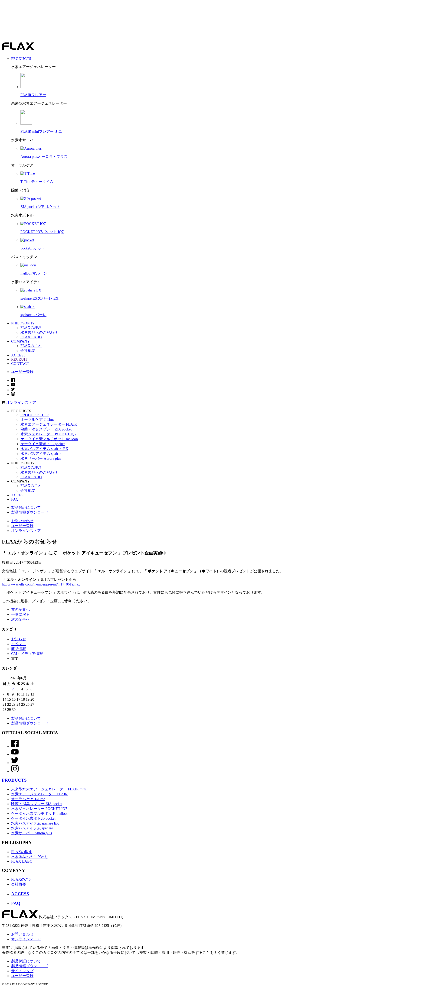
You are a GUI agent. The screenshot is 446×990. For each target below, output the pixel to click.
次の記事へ (20, 619)
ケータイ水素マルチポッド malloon (49, 439)
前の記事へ (20, 609)
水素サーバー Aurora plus (40, 458)
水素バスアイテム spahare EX (44, 449)
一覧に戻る (20, 614)
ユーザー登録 (22, 372)
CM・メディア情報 (27, 654)
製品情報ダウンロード (29, 512)
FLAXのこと (31, 346)
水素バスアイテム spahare (41, 454)
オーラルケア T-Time (37, 419)
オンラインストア (26, 531)
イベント (18, 644)
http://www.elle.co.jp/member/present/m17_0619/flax (41, 584)
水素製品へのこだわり (39, 332)
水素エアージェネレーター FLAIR (48, 424)
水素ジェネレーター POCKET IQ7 (48, 434)
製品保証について (26, 507)
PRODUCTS (14, 780)
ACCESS (18, 495)
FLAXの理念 (31, 328)
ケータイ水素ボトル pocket (42, 444)
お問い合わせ (22, 521)
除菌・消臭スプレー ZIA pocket (46, 429)
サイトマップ (22, 971)
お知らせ (18, 639)
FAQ (15, 499)
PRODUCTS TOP (34, 415)
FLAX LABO (31, 337)
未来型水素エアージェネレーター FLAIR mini (48, 789)
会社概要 (27, 351)
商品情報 (18, 649)
